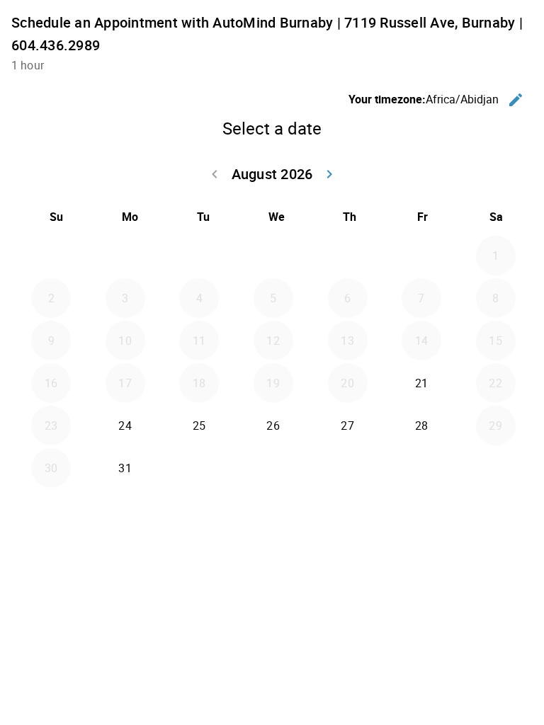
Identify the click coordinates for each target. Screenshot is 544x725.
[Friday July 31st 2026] (421, 255)
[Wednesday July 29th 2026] (273, 255)
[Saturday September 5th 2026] (496, 468)
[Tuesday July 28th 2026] (199, 255)
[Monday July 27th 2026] (125, 255)
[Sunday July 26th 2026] (51, 255)
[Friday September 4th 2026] (421, 468)
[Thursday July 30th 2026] (348, 255)
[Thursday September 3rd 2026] (348, 468)
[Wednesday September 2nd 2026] (273, 468)
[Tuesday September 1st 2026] (199, 468)
